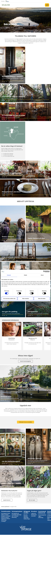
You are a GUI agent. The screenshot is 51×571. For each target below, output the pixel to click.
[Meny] (47, 4)
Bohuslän (26, 514)
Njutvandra (20, 27)
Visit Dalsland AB (15, 513)
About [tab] (42, 275)
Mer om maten (32, 500)
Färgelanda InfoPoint (5, 518)
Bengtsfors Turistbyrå (5, 516)
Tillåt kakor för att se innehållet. (25, 422)
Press (48, 518)
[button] (25, 19)
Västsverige (26, 517)
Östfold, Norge (27, 518)
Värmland (26, 516)
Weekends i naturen (10, 27)
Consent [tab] (9, 275)
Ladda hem (33, 513)
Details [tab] (25, 275)
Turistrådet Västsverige (16, 514)
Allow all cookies (41, 298)
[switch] (19, 293)
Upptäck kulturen (6, 500)
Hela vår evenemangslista (25, 361)
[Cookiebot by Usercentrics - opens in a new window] (44, 271)
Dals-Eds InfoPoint (5, 517)
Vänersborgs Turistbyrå (3, 520)
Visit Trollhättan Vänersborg (15, 516)
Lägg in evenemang (40, 517)
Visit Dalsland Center (5, 513)
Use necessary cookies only (9, 298)
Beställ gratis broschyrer (34, 515)
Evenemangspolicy (42, 514)
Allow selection (25, 298)
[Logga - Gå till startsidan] (6, 5)
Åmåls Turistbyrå (4, 514)
